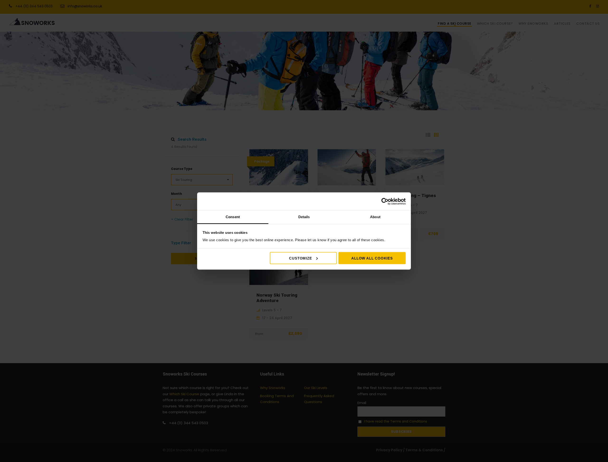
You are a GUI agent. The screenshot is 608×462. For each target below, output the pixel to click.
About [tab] (375, 217)
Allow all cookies (372, 258)
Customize (300, 258)
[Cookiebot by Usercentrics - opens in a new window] (385, 201)
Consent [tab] (233, 217)
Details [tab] (304, 217)
